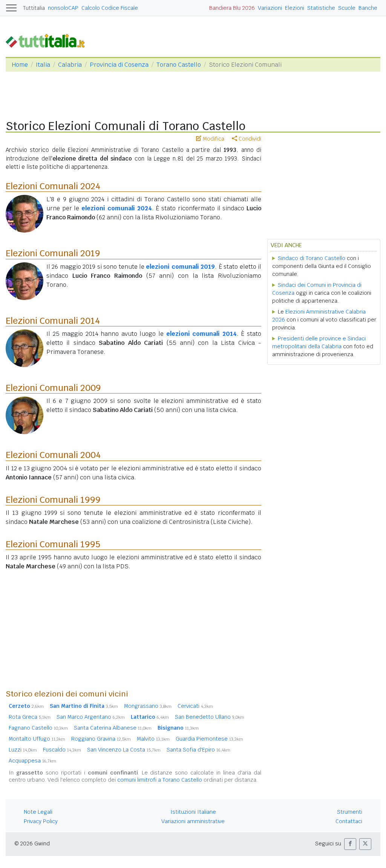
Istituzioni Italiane (193, 811)
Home (20, 65)
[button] (350, 844)
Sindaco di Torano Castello (311, 258)
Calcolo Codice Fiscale (109, 8)
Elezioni (294, 8)
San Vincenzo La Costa (124, 749)
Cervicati (195, 706)
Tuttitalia (34, 8)
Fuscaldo (62, 749)
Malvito (153, 738)
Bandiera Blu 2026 (232, 8)
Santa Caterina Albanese (113, 727)
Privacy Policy (41, 821)
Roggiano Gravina (101, 738)
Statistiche (321, 8)
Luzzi (23, 749)
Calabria (70, 65)
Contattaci (348, 821)
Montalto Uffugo (37, 738)
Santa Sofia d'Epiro (198, 749)
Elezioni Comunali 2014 (53, 320)
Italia (43, 65)
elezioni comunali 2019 (180, 267)
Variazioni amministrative (193, 821)
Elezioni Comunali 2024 (53, 186)
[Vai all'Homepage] (48, 40)
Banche (367, 8)
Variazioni (270, 8)
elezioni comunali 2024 (116, 208)
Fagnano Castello (38, 727)
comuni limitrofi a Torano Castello (159, 779)
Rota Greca (30, 716)
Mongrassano (148, 706)
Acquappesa (32, 760)
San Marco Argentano (91, 716)
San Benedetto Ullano (209, 716)
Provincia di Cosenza (119, 65)
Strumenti (349, 811)
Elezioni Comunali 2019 (53, 253)
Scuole (346, 8)
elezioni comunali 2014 (201, 334)
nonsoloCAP (63, 8)
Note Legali (38, 811)
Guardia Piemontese (209, 738)
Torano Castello (178, 65)
